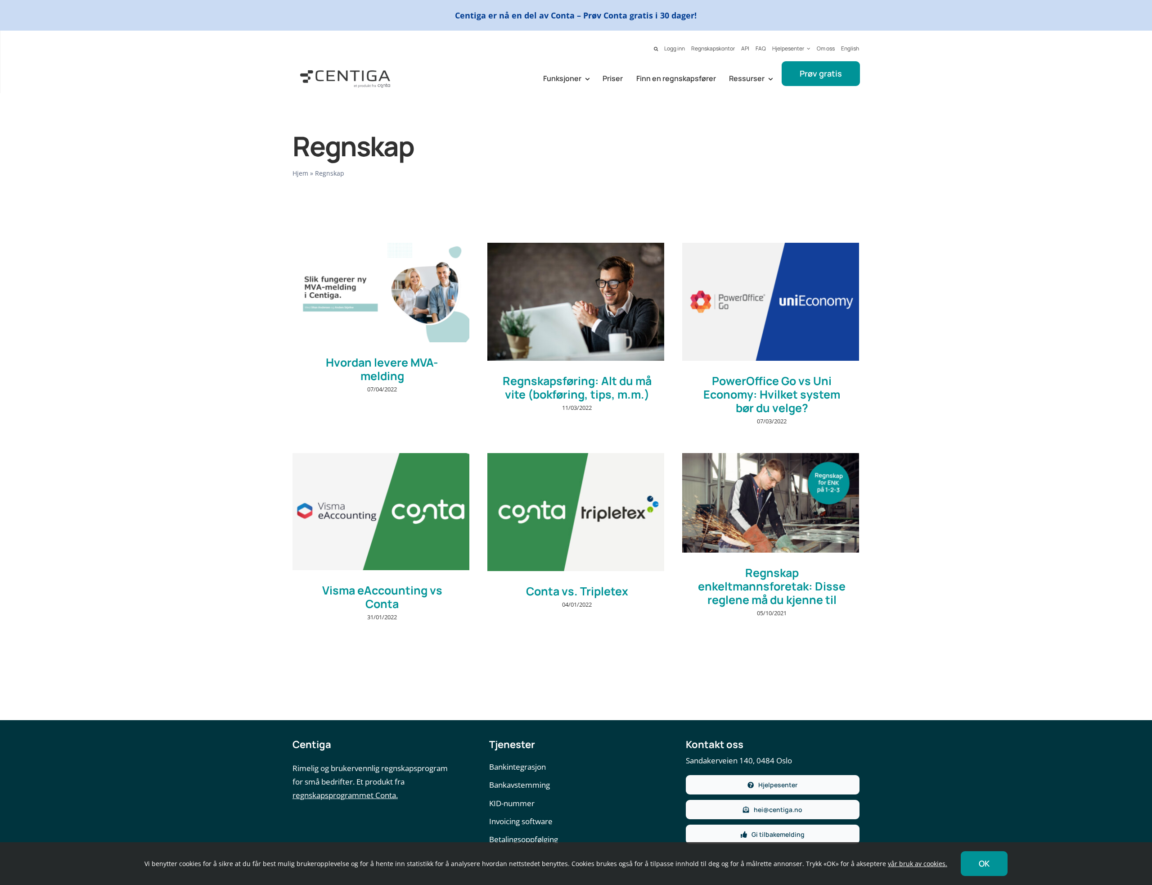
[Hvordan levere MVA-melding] (380, 292)
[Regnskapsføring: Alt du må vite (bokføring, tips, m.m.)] (575, 302)
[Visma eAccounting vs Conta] (380, 512)
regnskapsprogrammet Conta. (345, 795)
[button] (656, 49)
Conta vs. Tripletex (577, 591)
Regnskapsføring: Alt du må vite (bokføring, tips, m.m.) (577, 387)
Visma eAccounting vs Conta (382, 597)
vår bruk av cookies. (917, 863)
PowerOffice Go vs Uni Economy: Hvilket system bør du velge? (771, 394)
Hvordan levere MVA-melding (382, 369)
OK (984, 863)
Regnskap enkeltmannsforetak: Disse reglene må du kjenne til (772, 586)
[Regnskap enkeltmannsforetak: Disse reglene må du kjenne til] (770, 503)
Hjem (300, 173)
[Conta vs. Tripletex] (575, 512)
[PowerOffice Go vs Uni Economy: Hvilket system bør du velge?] (770, 302)
